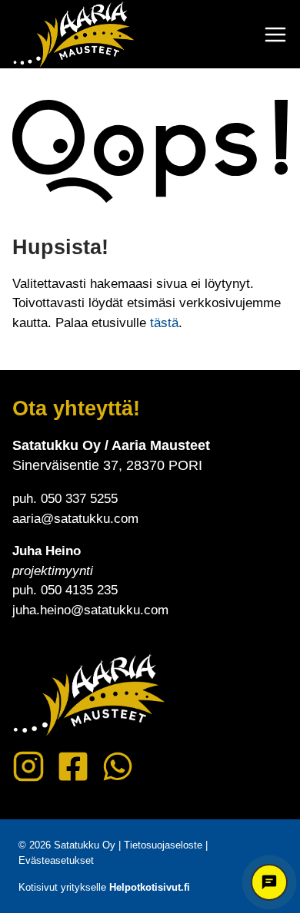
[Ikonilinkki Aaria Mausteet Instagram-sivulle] (28, 766)
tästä (164, 323)
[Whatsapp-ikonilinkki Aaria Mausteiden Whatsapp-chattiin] (118, 766)
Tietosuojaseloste (163, 845)
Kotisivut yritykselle (104, 887)
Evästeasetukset (56, 860)
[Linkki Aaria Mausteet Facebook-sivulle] (73, 766)
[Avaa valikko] (275, 34)
